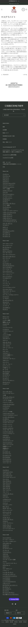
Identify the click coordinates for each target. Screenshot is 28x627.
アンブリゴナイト (7, 207)
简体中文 (19, 612)
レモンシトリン (6, 583)
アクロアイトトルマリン (8, 187)
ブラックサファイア (7, 475)
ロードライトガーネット (8, 592)
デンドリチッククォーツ (8, 397)
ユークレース (6, 550)
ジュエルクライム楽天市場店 (9, 154)
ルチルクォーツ (6, 565)
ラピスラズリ (6, 556)
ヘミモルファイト (7, 499)
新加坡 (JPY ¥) (9, 612)
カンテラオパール (7, 263)
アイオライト (6, 174)
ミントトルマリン (7, 537)
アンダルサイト (6, 199)
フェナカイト (6, 470)
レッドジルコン (6, 578)
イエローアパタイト (7, 214)
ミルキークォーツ (7, 525)
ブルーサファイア (7, 483)
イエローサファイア (7, 216)
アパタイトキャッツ (7, 190)
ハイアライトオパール (8, 431)
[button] (1, 9)
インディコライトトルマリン (9, 220)
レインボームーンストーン (9, 574)
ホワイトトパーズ (7, 512)
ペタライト (5, 495)
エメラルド (5, 229)
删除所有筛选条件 (14, 87)
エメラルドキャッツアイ (8, 230)
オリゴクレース (6, 236)
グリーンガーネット (7, 391)
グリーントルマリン (7, 276)
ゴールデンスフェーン (8, 300)
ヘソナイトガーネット (8, 494)
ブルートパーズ (6, 488)
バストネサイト (6, 437)
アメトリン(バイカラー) (8, 194)
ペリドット (5, 503)
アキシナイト (6, 179)
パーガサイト (6, 419)
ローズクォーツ (6, 587)
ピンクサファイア (7, 455)
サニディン (5, 309)
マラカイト (5, 521)
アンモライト (6, 209)
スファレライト (6, 356)
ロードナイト (6, 590)
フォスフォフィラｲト (8, 472)
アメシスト (5, 192)
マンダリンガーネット (8, 519)
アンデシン (5, 201)
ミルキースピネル (7, 526)
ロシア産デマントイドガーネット (11, 594)
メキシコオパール (7, 543)
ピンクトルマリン (7, 459)
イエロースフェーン (7, 218)
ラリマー (5, 561)
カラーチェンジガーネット (9, 256)
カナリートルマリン (7, 251)
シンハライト (6, 336)
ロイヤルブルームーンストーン (10, 585)
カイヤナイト (6, 249)
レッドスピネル (6, 579)
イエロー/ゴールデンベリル (9, 212)
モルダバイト (6, 546)
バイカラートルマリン (8, 428)
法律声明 (14, 624)
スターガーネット (7, 342)
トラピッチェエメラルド (8, 404)
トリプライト (6, 408)
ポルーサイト (6, 506)
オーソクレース (6, 234)
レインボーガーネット (8, 572)
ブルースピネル (6, 486)
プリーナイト (6, 479)
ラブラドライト (6, 557)
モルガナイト (6, 545)
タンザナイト (6, 378)
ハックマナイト (6, 439)
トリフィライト (6, 406)
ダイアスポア (6, 373)
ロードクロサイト (7, 589)
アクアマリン (6, 181)
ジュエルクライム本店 (8, 157)
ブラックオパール (7, 473)
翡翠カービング (6, 322)
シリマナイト (6, 329)
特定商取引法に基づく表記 (9, 136)
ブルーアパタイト (7, 481)
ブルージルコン (6, 484)
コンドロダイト (6, 307)
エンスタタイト (6, 232)
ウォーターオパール (7, 223)
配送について (6, 133)
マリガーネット (6, 517)
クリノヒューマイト (7, 289)
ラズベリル (5, 554)
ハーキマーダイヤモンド (8, 417)
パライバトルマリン (7, 442)
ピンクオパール (6, 451)
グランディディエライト (8, 265)
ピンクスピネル (6, 457)
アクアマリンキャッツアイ (9, 183)
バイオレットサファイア (8, 420)
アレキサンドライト (7, 198)
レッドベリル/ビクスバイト (9, 581)
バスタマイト (6, 435)
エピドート (5, 227)
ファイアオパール (7, 461)
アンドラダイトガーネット (9, 203)
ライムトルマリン (7, 552)
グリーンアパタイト (7, 267)
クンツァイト (6, 296)
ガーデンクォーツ (7, 247)
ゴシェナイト (6, 302)
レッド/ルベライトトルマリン (10, 576)
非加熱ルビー (6, 448)
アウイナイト (6, 178)
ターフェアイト (6, 371)
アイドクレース (6, 176)
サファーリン (6, 316)
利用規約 (5, 139)
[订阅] (23, 115)
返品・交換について (7, 142)
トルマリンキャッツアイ (8, 413)
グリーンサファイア (7, 271)
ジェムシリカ (6, 324)
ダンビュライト (6, 382)
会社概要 (5, 129)
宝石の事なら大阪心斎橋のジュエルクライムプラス (13, 620)
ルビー (4, 567)
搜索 (4, 126)
